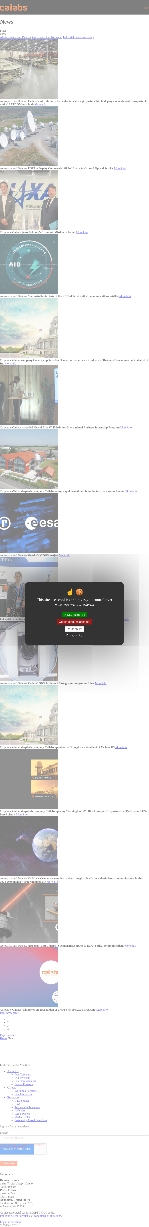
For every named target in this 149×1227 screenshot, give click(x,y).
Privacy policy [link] (74, 635)
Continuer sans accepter (74, 621)
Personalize (74, 628)
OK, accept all (75, 614)
